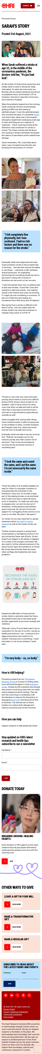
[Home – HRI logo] (8, 5)
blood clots (15, 700)
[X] (17, 995)
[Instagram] (29, 995)
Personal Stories (9, 18)
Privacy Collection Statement (15, 1012)
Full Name (6, 750)
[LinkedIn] (23, 995)
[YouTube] (11, 995)
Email (5, 762)
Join (6, 778)
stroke (36, 114)
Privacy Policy (9, 1009)
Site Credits (8, 1017)
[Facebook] (5, 995)
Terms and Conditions (12, 1014)
